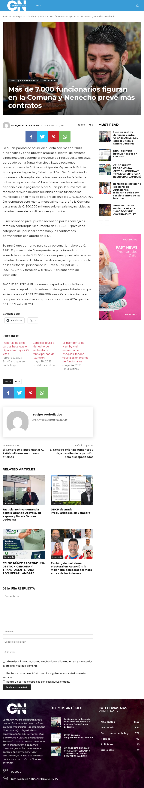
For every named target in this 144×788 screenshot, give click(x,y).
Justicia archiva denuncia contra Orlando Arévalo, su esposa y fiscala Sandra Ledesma (22, 514)
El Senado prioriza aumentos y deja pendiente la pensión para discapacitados (71, 453)
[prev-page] (101, 223)
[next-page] (107, 223)
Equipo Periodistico (28, 125)
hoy (17, 381)
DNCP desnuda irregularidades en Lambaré (70, 511)
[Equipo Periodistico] (7, 125)
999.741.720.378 (21, 304)
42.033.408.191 (82, 196)
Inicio (5, 16)
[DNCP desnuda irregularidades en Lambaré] (72, 490)
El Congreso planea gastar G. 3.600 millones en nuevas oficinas (23, 453)
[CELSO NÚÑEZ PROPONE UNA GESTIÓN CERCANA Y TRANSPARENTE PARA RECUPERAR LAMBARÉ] (24, 544)
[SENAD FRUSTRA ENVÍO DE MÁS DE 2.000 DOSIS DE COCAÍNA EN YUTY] (105, 210)
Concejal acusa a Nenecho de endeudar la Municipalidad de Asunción (44, 350)
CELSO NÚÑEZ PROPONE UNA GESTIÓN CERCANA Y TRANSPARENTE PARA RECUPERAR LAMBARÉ (24, 568)
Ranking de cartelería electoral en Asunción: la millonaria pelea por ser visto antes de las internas (71, 568)
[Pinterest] (53, 136)
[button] (137, 6)
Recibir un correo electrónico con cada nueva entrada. (38, 681)
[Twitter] (42, 136)
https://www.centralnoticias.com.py (49, 419)
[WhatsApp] (64, 136)
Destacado (49, 80)
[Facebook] (31, 136)
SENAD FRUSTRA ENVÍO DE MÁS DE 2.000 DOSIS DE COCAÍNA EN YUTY (124, 210)
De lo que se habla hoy (24, 16)
